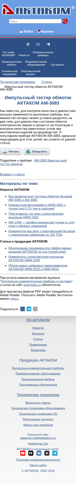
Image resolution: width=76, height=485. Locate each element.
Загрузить (39, 151)
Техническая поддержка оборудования (38, 408)
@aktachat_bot (38, 443)
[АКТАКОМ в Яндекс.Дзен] (46, 453)
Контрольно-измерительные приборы (38, 368)
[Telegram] (29, 309)
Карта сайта (38, 465)
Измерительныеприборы (43, 54)
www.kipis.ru (32, 285)
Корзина (47, 31)
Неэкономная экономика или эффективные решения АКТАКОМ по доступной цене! (39, 249)
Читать (13, 151)
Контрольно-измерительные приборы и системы (36, 281)
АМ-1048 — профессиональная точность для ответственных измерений (41, 224)
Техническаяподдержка (10, 73)
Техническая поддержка (38, 395)
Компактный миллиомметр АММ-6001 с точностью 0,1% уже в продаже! (37, 206)
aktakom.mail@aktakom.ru (38, 438)
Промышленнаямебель (12, 63)
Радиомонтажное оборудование (38, 373)
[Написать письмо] (38, 44)
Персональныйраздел (30, 73)
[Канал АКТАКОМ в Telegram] (54, 453)
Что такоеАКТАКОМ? (8, 54)
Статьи (38, 339)
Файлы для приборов (38, 425)
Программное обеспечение (38, 384)
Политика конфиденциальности (38, 459)
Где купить (57, 64)
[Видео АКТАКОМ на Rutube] (30, 453)
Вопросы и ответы (38, 402)
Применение (38, 344)
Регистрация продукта (38, 419)
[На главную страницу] (28, 44)
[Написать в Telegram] (48, 44)
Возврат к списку (12, 174)
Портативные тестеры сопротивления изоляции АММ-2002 (36, 215)
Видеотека (38, 350)
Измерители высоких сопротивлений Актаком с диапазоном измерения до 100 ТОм (41, 232)
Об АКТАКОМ (38, 320)
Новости (24, 55)
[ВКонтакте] (22, 309)
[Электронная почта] (35, 309)
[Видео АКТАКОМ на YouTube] (22, 453)
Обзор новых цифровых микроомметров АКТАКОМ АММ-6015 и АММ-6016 (37, 267)
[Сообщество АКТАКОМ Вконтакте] (38, 453)
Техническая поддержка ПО (38, 413)
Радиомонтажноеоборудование (36, 63)
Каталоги (38, 333)
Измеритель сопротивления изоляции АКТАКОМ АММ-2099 (36, 258)
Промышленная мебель (38, 379)
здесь (14, 298)
